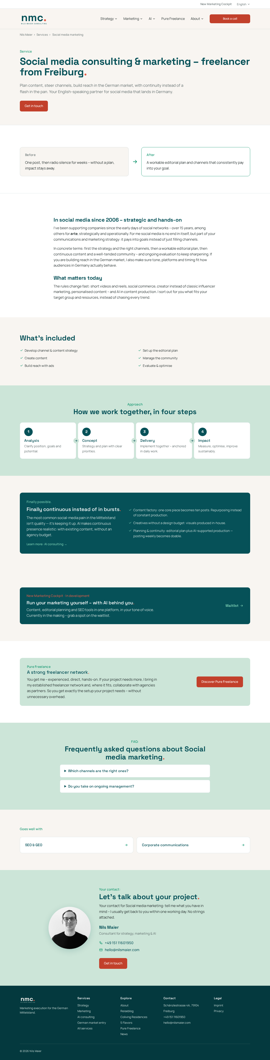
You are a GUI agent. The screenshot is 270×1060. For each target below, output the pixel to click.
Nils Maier (26, 35)
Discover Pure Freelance (219, 681)
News (124, 1034)
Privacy (219, 1011)
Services (42, 35)
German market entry (91, 1023)
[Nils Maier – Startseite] (34, 19)
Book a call (230, 18)
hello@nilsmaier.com (122, 949)
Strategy (107, 18)
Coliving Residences (133, 1017)
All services (84, 1028)
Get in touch (34, 106)
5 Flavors (126, 1023)
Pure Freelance (173, 18)
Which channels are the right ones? (98, 771)
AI (150, 18)
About (195, 18)
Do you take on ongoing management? (101, 786)
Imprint (218, 1005)
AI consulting (85, 1017)
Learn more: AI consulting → (47, 544)
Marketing (131, 18)
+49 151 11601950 (119, 942)
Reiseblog (127, 1011)
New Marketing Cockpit (216, 4)
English (241, 4)
